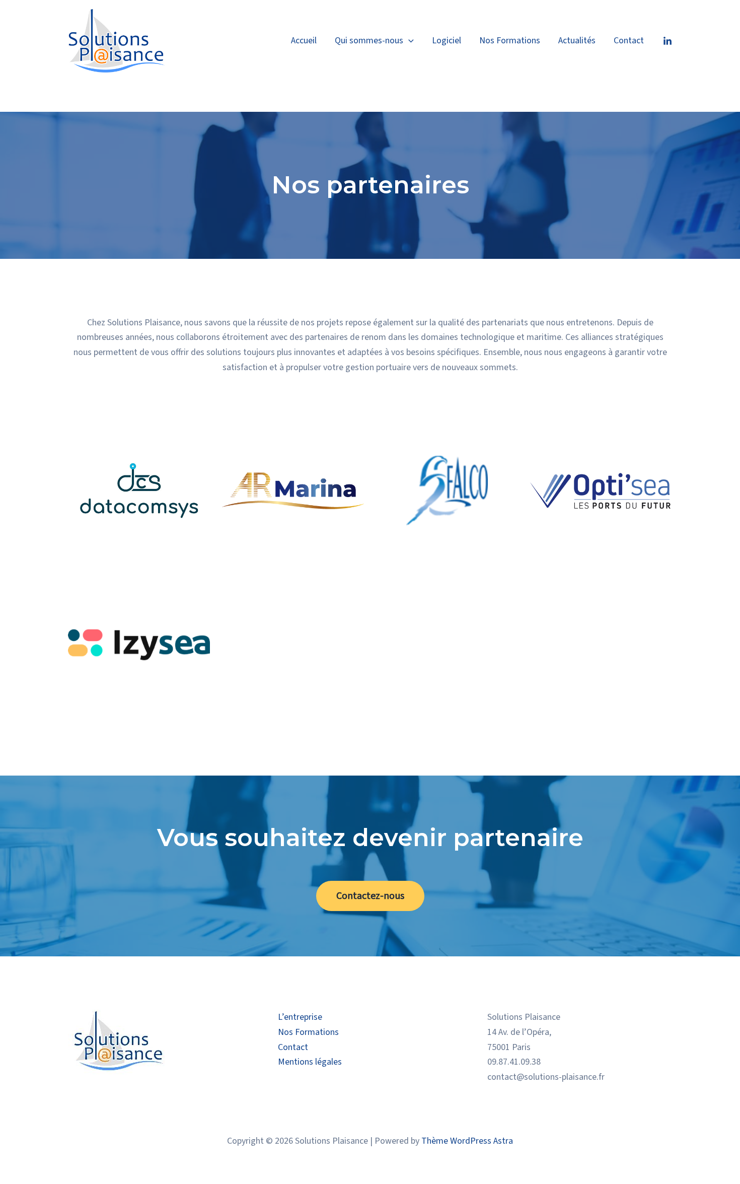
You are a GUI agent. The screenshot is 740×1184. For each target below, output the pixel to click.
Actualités (577, 40)
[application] (408, 41)
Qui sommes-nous (369, 40)
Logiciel (446, 40)
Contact (629, 40)
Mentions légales (310, 1062)
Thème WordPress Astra (467, 1141)
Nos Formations (509, 40)
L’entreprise (300, 1017)
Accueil (304, 40)
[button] (370, 896)
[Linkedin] (667, 41)
